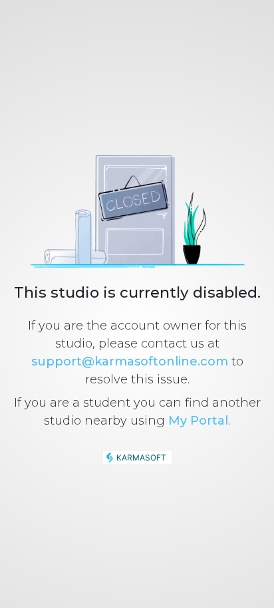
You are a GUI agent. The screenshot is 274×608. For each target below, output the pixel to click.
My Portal (198, 420)
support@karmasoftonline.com (129, 361)
